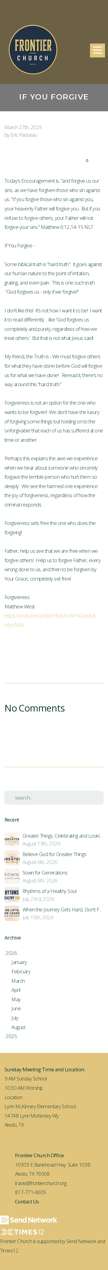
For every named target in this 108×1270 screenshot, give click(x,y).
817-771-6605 (30, 1192)
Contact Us (27, 1201)
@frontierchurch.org (46, 1183)
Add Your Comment (54, 732)
